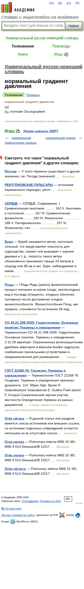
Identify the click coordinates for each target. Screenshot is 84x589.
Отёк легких (14, 455)
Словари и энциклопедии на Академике (40, 17)
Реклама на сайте (50, 501)
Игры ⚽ (61, 54)
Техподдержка (30, 501)
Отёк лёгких (14, 418)
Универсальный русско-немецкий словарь (42, 38)
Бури (9, 241)
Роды (9, 284)
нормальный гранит (61, 138)
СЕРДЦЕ (11, 203)
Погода (11, 171)
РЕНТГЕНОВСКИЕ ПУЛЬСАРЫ (29, 185)
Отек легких (14, 442)
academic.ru (18, 7)
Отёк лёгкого (15, 469)
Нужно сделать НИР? (41, 131)
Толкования (23, 46)
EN (51, 3)
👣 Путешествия (11, 508)
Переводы (61, 46)
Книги (23, 54)
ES (69, 3)
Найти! (74, 26)
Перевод (33, 95)
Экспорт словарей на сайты (17, 515)
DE (60, 3)
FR (77, 3)
